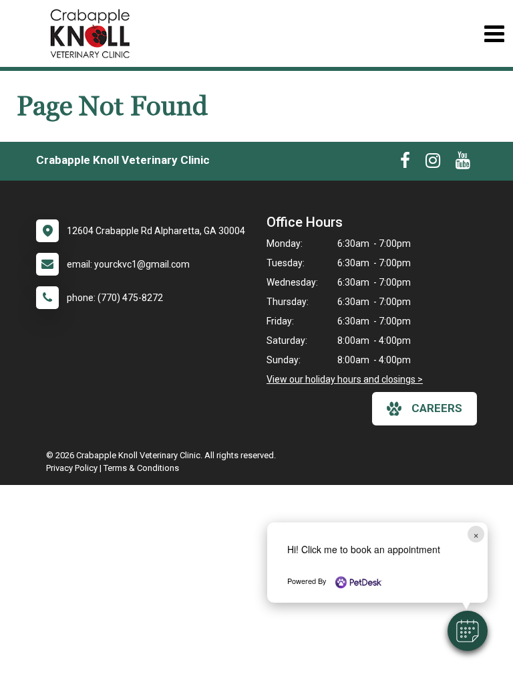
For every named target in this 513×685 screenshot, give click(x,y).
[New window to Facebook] (405, 163)
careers (436, 408)
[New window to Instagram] (433, 163)
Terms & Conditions (141, 468)
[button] (468, 631)
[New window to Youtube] (463, 163)
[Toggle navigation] (494, 33)
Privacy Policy (72, 468)
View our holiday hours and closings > (345, 379)
